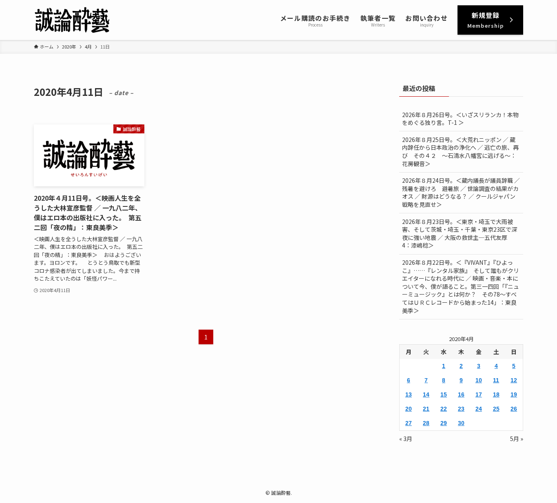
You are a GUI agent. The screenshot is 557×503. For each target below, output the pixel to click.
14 (426, 394)
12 (514, 380)
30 (461, 423)
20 (408, 409)
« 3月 (405, 438)
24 (478, 409)
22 (443, 409)
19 (514, 394)
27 (408, 423)
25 (496, 409)
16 (461, 394)
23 (461, 409)
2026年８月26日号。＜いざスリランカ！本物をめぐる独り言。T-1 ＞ (460, 119)
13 (408, 394)
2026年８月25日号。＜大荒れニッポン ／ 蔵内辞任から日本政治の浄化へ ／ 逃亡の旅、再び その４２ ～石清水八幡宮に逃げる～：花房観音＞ (460, 151)
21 (426, 409)
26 (514, 409)
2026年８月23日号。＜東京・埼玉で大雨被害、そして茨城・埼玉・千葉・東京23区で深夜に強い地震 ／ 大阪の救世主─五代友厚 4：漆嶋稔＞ (459, 233)
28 (426, 423)
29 (443, 423)
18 (496, 394)
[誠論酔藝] (72, 20)
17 (478, 394)
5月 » (516, 438)
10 (478, 380)
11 (496, 380)
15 (443, 394)
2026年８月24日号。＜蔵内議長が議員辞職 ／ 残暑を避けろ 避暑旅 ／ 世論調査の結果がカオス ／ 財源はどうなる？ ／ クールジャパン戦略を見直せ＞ (461, 192)
